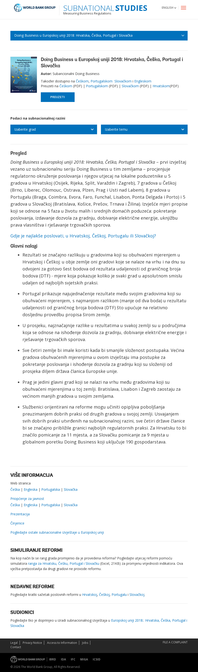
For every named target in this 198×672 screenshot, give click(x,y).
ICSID (96, 659)
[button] (169, 8)
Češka (15, 489)
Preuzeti (57, 97)
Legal (14, 643)
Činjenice (17, 523)
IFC (73, 659)
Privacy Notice (32, 643)
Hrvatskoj (89, 594)
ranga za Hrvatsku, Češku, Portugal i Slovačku (63, 563)
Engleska (30, 489)
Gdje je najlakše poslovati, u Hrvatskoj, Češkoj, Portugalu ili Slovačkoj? (83, 236)
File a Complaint (175, 642)
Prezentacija (20, 514)
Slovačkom (123, 81)
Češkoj (104, 594)
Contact (15, 647)
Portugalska (50, 489)
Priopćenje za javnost (27, 498)
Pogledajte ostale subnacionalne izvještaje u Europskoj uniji (57, 532)
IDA (63, 659)
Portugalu (119, 594)
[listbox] (53, 129)
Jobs (85, 643)
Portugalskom (102, 81)
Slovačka (71, 489)
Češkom (82, 81)
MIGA (84, 659)
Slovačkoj (136, 594)
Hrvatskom (161, 86)
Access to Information (62, 643)
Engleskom (142, 81)
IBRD (52, 659)
